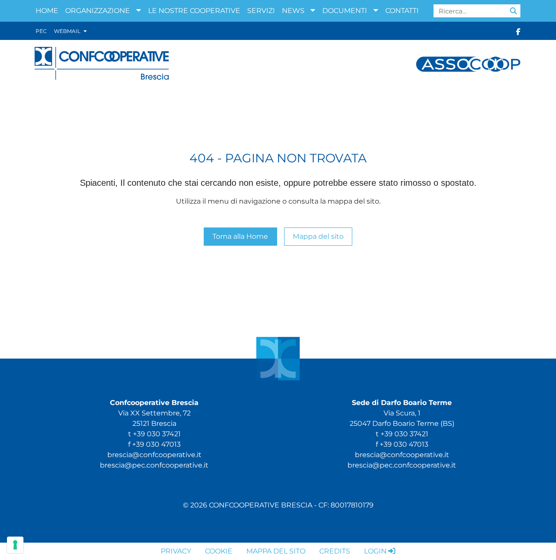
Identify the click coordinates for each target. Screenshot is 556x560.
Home (47, 11)
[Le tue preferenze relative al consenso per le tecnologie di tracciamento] (15, 545)
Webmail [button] (68, 31)
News (293, 11)
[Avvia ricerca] (513, 10)
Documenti (344, 11)
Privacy (176, 551)
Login (375, 551)
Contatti (402, 11)
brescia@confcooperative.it (154, 455)
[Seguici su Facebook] (518, 31)
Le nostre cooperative (194, 11)
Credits (334, 551)
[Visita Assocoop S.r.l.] (468, 63)
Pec (41, 31)
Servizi (261, 11)
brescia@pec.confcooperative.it (154, 465)
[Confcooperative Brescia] (102, 63)
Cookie (218, 551)
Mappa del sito (318, 236)
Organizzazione (97, 11)
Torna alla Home (240, 236)
